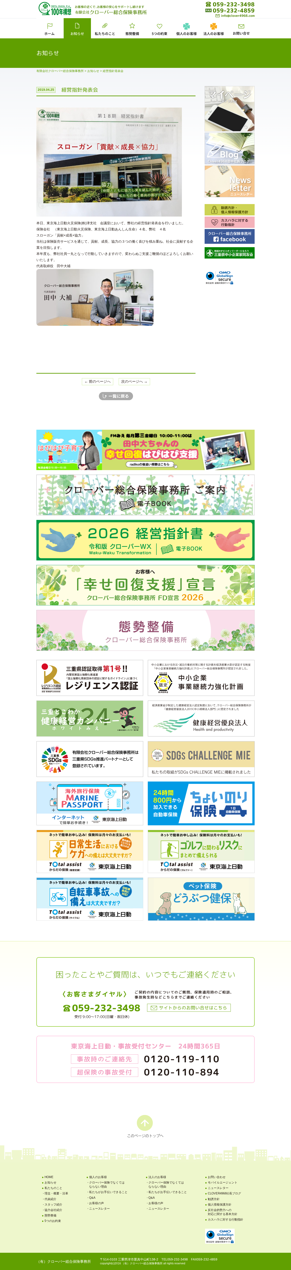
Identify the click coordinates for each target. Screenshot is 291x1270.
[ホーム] (50, 28)
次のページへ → (134, 381)
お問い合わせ (217, 1177)
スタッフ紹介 (53, 1204)
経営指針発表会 (79, 89)
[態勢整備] (132, 28)
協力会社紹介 (53, 1210)
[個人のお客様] (186, 28)
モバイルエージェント (222, 1182)
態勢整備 (50, 1215)
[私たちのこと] (104, 28)
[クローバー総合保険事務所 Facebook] (230, 236)
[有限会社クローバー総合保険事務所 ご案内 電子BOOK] (145, 494)
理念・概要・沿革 (56, 1193)
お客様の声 (96, 1203)
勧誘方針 (214, 1199)
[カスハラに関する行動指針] (230, 222)
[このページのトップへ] (145, 1126)
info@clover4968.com (238, 15)
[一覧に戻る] (116, 395)
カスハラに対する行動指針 (225, 1219)
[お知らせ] (77, 28)
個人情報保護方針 (219, 1204)
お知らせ (50, 1182)
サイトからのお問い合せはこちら (193, 1007)
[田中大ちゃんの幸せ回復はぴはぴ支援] (145, 449)
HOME (49, 1177)
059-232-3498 (234, 4)
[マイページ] (230, 108)
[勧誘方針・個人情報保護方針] (230, 209)
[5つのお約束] (159, 28)
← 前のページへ (97, 381)
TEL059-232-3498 (174, 1259)
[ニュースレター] (230, 181)
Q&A (92, 1197)
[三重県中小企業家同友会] (230, 252)
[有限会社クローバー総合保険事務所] (111, 11)
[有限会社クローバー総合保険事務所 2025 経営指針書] (145, 540)
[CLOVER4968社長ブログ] (230, 148)
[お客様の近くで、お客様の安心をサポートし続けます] (109, 6)
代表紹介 (50, 1199)
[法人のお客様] (213, 28)
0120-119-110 (182, 1059)
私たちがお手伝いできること (108, 1192)
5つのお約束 (53, 1221)
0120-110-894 (182, 1072)
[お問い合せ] (241, 28)
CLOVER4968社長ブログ (224, 1193)
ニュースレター (99, 1208)
